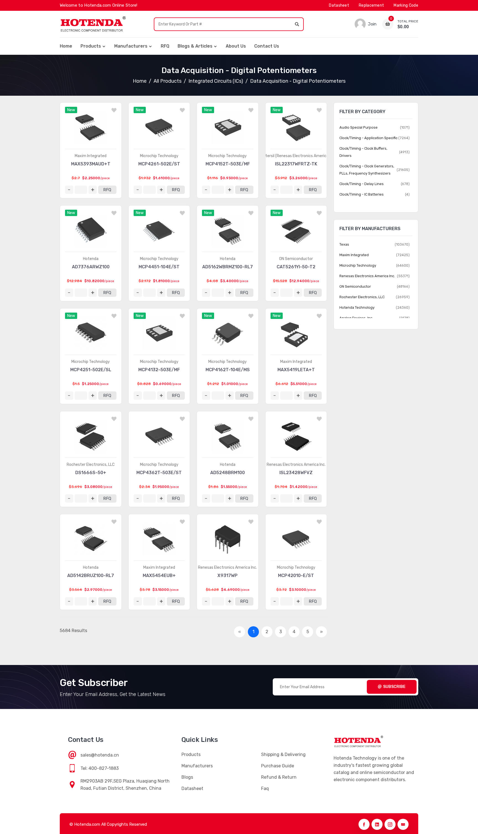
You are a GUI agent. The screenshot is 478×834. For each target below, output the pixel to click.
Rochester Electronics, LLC (91, 464)
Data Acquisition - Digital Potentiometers (297, 81)
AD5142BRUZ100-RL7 (90, 575)
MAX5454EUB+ (159, 575)
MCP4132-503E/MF (159, 369)
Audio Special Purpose (358, 127)
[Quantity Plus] (93, 190)
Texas (344, 244)
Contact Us (266, 46)
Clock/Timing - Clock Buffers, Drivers (363, 152)
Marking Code (406, 5)
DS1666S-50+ (90, 472)
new (71, 110)
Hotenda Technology (357, 307)
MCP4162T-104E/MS (228, 369)
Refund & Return (279, 777)
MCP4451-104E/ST (159, 266)
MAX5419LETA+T (296, 369)
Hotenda (90, 258)
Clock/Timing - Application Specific (368, 138)
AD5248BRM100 (227, 472)
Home (66, 46)
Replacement (371, 5)
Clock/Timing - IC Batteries (361, 194)
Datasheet (339, 5)
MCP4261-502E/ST (159, 164)
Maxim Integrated (90, 156)
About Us (236, 46)
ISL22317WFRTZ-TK (296, 164)
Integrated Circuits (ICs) (215, 81)
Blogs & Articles (195, 46)
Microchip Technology (159, 156)
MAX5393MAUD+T (90, 164)
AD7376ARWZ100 (91, 266)
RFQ (165, 46)
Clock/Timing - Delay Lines (361, 184)
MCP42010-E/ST (296, 575)
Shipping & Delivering (283, 754)
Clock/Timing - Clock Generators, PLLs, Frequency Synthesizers (366, 169)
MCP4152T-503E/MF (228, 164)
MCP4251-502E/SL (90, 369)
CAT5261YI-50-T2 (296, 266)
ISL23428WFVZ (296, 472)
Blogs (187, 777)
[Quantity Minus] (69, 190)
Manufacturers (130, 46)
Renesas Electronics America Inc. (296, 464)
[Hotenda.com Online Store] (93, 24)
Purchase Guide (277, 765)
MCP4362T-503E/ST (159, 472)
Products (90, 46)
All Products (167, 81)
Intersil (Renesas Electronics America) (296, 156)
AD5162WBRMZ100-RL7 (227, 266)
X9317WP (227, 575)
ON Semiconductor (296, 258)
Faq (265, 788)
